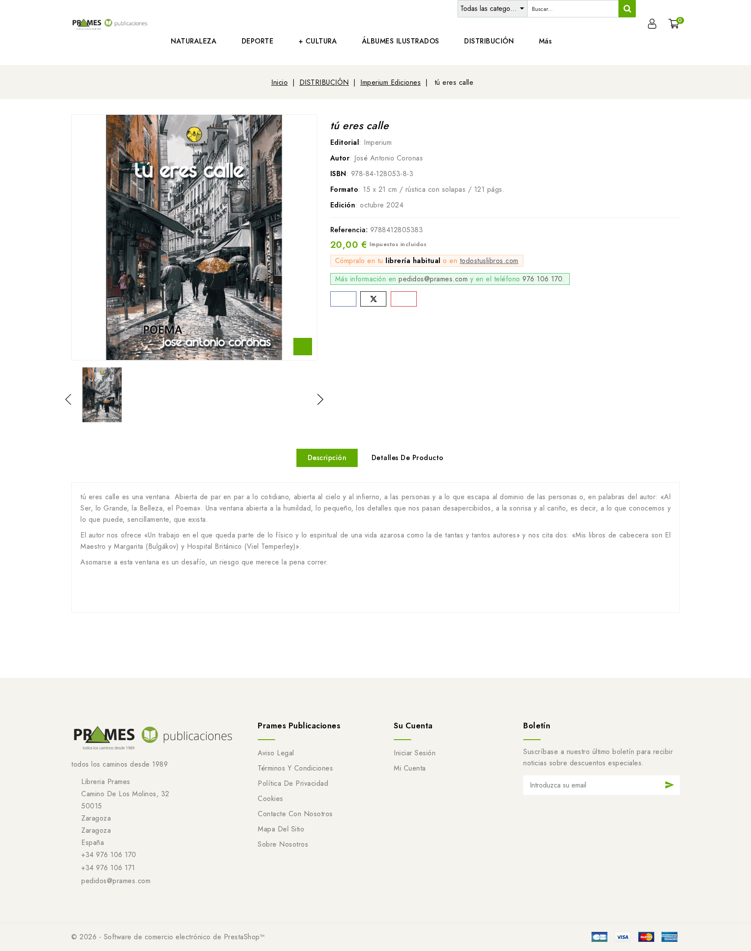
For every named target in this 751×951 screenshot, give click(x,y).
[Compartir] (343, 299)
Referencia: (349, 230)
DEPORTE (258, 41)
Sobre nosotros (283, 844)
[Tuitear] (373, 299)
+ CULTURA (318, 41)
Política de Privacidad (293, 783)
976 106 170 (542, 279)
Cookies (270, 799)
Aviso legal (276, 753)
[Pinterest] (403, 299)
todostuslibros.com (489, 261)
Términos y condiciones (295, 768)
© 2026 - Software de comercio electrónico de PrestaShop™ (168, 937)
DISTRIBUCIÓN (489, 41)
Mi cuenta (410, 768)
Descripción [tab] (327, 458)
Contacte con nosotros (295, 814)
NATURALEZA (193, 41)
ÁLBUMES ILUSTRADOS (400, 41)
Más (545, 41)
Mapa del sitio (281, 829)
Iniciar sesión (414, 753)
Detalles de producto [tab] (408, 458)
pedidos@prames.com (433, 279)
